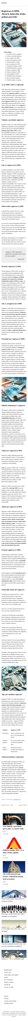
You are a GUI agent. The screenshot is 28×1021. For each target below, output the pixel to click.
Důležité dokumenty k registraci (14, 68)
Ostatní (24, 805)
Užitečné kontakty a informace (14, 80)
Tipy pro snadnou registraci (13, 78)
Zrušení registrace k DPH (13, 74)
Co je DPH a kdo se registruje (14, 54)
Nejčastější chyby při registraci (14, 76)
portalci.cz (4, 3)
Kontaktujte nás (17, 799)
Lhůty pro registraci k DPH (13, 70)
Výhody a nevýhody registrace (14, 56)
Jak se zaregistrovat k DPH (13, 64)
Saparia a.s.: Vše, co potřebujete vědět (13, 959)
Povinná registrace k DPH (13, 62)
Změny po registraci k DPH (13, 72)
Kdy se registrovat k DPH (13, 58)
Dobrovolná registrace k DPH (14, 60)
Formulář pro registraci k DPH (14, 66)
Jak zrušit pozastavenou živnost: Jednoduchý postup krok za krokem (13, 876)
